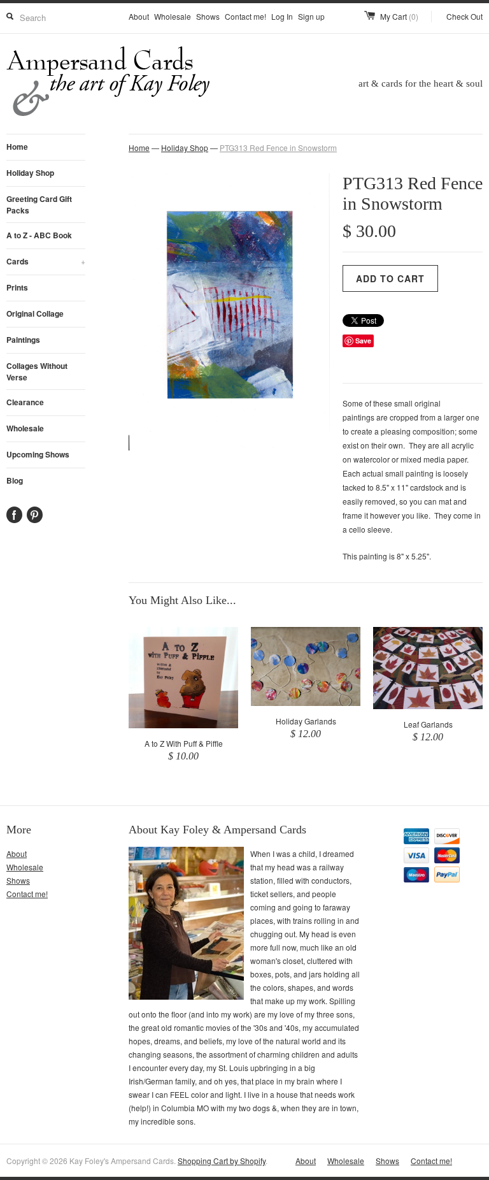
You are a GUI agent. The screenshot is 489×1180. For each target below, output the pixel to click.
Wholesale (172, 16)
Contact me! (245, 16)
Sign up (311, 16)
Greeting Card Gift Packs (39, 204)
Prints (17, 287)
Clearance (25, 402)
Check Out (464, 16)
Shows (208, 16)
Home (17, 146)
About (139, 16)
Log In (282, 16)
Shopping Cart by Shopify (222, 1160)
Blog (14, 480)
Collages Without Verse (36, 371)
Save (363, 340)
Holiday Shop (30, 172)
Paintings (23, 339)
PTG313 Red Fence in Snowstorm (278, 147)
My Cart (399, 16)
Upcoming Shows (37, 454)
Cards (45, 261)
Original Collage (35, 313)
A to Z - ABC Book (39, 235)
